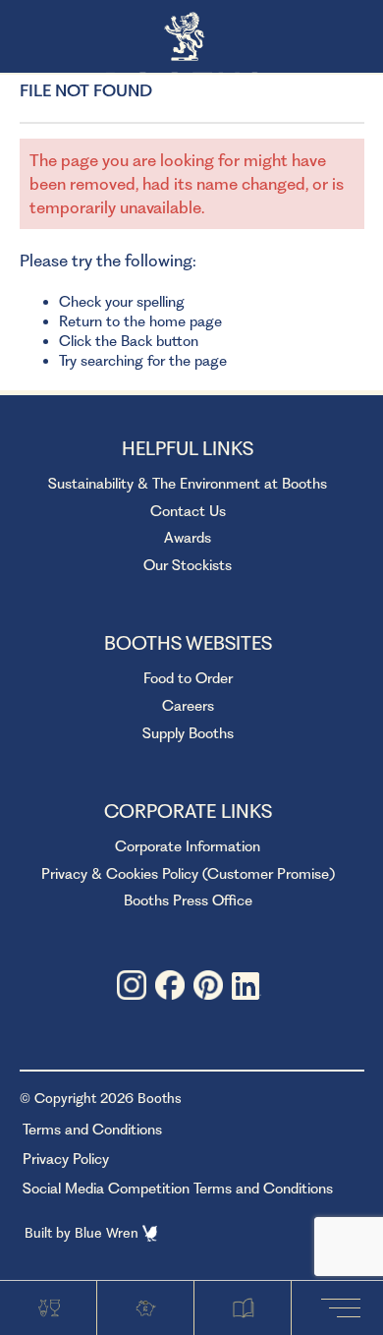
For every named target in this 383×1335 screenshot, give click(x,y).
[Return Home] (192, 38)
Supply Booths (188, 733)
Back (136, 341)
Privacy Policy (66, 1159)
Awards (187, 538)
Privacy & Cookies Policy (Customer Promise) (188, 874)
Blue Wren (108, 1233)
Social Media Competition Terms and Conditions (178, 1188)
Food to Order (188, 678)
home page (185, 321)
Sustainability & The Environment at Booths (187, 484)
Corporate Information (187, 846)
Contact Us (188, 511)
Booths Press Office (188, 900)
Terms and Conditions (92, 1129)
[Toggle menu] (344, 1307)
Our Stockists (187, 565)
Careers (188, 706)
